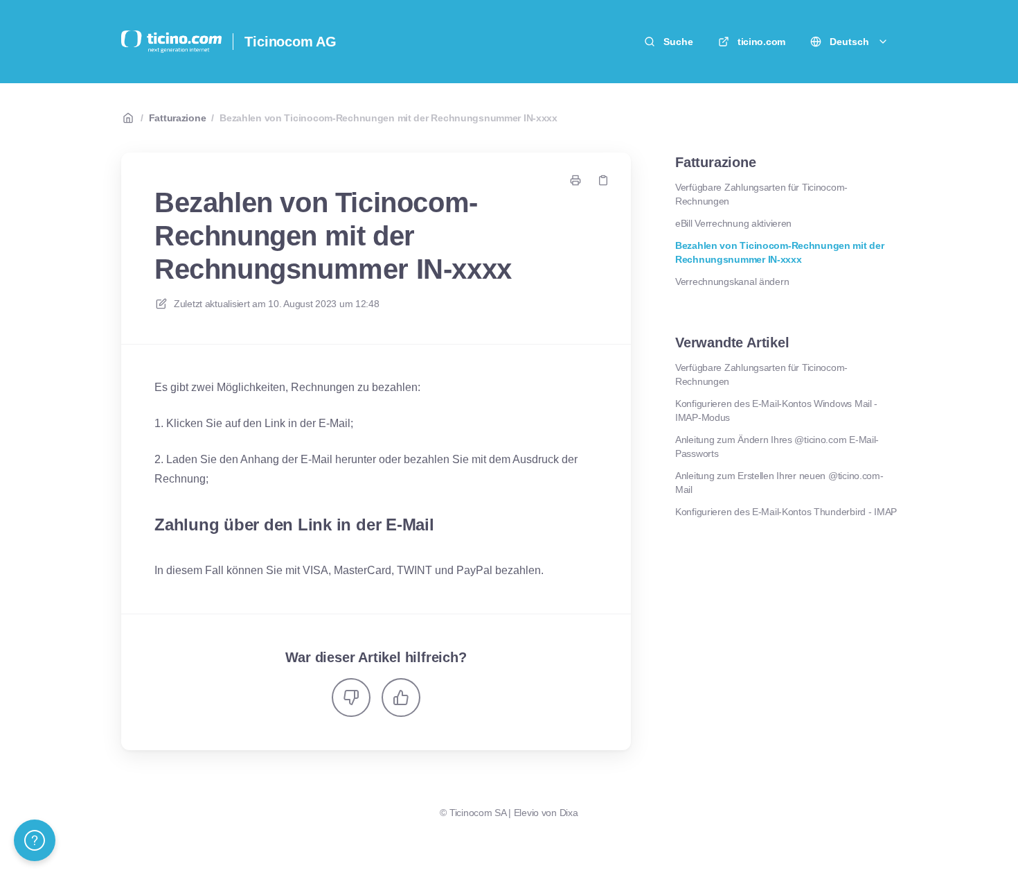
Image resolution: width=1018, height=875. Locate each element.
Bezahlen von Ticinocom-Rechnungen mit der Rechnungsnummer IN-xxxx (388, 117)
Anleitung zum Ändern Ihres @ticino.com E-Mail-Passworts (777, 446)
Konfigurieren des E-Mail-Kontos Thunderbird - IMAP (786, 511)
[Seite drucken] (575, 180)
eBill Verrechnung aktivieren (733, 223)
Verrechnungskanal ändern (732, 281)
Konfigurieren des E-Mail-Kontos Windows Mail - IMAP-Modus (776, 410)
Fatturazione (177, 117)
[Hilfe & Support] (34, 840)
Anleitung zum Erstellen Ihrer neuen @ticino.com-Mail (779, 482)
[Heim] (171, 41)
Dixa (569, 812)
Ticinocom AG (290, 41)
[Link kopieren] (603, 180)
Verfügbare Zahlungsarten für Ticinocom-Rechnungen (761, 194)
